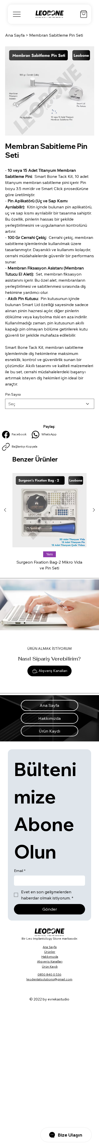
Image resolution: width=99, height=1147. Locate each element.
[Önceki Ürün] (5, 510)
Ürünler (49, 952)
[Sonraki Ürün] (94, 510)
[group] (49, 523)
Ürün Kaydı (50, 966)
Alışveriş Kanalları (49, 961)
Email (19, 870)
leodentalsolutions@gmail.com (49, 979)
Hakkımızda (49, 956)
